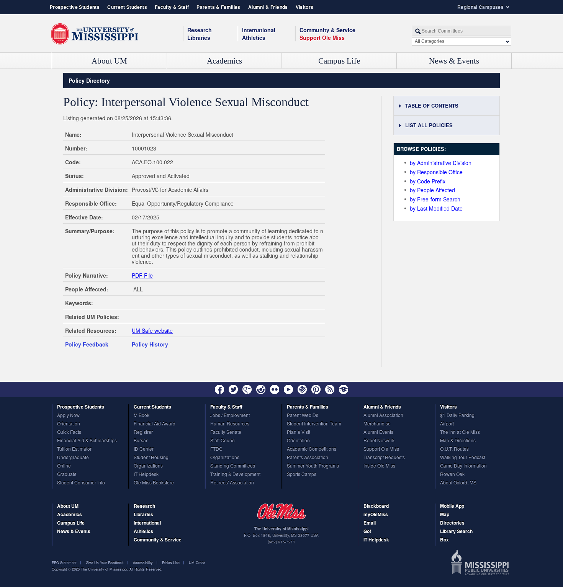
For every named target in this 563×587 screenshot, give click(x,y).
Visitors (305, 6)
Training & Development (235, 474)
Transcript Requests (384, 457)
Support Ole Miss (381, 449)
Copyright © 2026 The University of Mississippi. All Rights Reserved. (107, 569)
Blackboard (376, 506)
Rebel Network (378, 440)
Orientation (68, 424)
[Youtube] (288, 389)
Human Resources (229, 424)
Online (64, 466)
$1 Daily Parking (457, 415)
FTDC (216, 449)
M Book (141, 415)
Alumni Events (378, 432)
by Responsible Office (436, 172)
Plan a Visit (298, 432)
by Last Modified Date (436, 208)
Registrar (143, 432)
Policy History (150, 344)
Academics (224, 60)
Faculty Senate (225, 432)
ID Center (144, 449)
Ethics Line (171, 562)
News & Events (454, 60)
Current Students (127, 6)
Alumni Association (383, 415)
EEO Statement (64, 562)
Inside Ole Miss (379, 466)
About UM (109, 60)
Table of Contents (431, 105)
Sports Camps (301, 474)
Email (369, 523)
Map (444, 515)
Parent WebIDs (302, 415)
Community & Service (158, 540)
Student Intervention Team (314, 424)
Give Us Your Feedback (105, 562)
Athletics (253, 37)
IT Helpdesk (146, 474)
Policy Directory (89, 80)
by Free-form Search (435, 199)
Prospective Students (75, 6)
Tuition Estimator (74, 449)
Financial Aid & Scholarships (87, 440)
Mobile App (452, 506)
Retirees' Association (232, 483)
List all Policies (429, 125)
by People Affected (432, 190)
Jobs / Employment (230, 415)
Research (199, 30)
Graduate (67, 474)
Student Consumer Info (81, 483)
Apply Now (68, 415)
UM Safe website (152, 330)
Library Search (456, 532)
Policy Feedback (86, 344)
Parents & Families (218, 6)
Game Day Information (463, 466)
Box (444, 540)
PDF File (142, 275)
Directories (452, 523)
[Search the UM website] (461, 31)
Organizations (148, 466)
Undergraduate (73, 457)
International (258, 30)
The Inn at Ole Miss (460, 432)
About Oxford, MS (458, 483)
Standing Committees (232, 466)
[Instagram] (261, 389)
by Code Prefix (427, 181)
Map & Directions (458, 440)
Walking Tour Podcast (462, 457)
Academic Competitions (311, 449)
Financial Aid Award (154, 424)
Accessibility (143, 562)
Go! (367, 532)
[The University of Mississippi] (94, 34)
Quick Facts (69, 432)
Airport (447, 424)
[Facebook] (219, 389)
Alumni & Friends (268, 6)
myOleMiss (375, 515)
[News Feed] (330, 389)
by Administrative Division (440, 163)
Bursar (140, 440)
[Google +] (247, 389)
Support (322, 37)
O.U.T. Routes (454, 449)
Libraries (198, 37)
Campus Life (339, 60)
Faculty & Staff (172, 6)
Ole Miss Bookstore (154, 483)
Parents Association (307, 457)
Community (327, 30)
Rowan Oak (452, 474)
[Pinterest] (316, 389)
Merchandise (377, 424)
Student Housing (151, 457)
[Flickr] (275, 389)
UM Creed (197, 562)
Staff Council (223, 440)
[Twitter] (233, 389)
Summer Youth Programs (313, 466)
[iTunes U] (344, 389)
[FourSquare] (302, 389)
